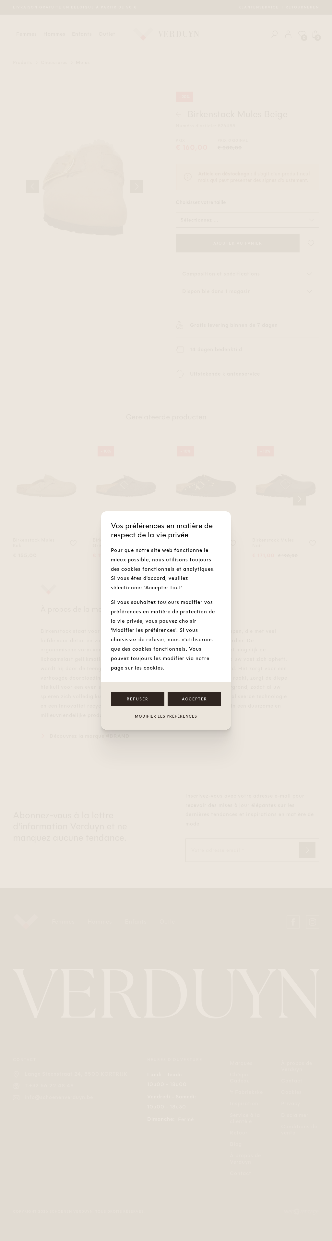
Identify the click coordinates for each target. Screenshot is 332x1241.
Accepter (194, 699)
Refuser (137, 699)
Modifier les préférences (166, 716)
